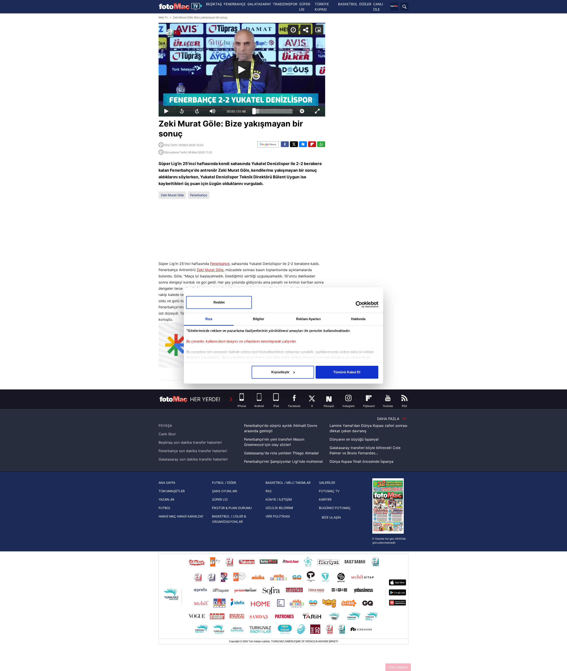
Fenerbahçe (198, 195)
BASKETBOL (347, 4)
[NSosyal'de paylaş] (303, 144)
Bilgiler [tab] (258, 319)
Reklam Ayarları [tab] (308, 319)
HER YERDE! (205, 399)
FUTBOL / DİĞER (224, 482)
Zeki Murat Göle (172, 195)
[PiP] (318, 30)
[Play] (242, 70)
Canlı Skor (167, 434)
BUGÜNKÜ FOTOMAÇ (335, 508)
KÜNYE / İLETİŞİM (279, 499)
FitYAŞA (165, 425)
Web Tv (163, 17)
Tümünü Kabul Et (346, 372)
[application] (242, 70)
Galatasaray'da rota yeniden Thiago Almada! (281, 453)
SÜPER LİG (220, 499)
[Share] (305, 30)
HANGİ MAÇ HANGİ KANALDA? (181, 516)
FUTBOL (165, 508)
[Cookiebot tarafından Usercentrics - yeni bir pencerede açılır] (359, 304)
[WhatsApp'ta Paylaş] (321, 144)
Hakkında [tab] (358, 319)
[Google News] (268, 144)
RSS (269, 491)
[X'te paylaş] (294, 144)
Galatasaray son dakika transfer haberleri (193, 459)
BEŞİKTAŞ (214, 4)
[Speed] (293, 30)
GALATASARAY (259, 4)
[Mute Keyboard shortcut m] (212, 111)
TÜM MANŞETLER (172, 491)
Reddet (219, 302)
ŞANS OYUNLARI (224, 491)
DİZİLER (365, 4)
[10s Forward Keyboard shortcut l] (197, 111)
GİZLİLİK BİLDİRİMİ (279, 508)
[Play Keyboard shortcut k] (166, 111)
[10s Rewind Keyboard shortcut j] (182, 111)
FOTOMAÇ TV (329, 491)
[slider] (273, 111)
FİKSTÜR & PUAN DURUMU (232, 508)
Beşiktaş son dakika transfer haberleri (190, 442)
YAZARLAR (166, 499)
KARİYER (325, 499)
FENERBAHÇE (235, 4)
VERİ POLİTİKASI (278, 516)
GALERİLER (327, 482)
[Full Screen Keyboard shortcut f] (317, 111)
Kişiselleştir (280, 372)
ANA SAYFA (167, 482)
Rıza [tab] (208, 319)
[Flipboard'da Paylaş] (312, 144)
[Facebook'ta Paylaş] (285, 144)
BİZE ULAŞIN (331, 517)
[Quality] (302, 111)
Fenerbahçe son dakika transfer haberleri (193, 451)
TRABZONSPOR (285, 4)
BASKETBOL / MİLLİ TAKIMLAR (288, 482)
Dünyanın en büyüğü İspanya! (354, 439)
